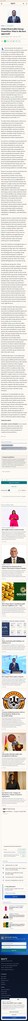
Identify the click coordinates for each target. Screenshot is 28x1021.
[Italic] (4, 480)
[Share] (16, 41)
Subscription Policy (5, 997)
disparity (3, 230)
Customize (14, 1014)
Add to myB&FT (10, 25)
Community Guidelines (6, 995)
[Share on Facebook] (11, 41)
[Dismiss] (25, 885)
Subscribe (14, 486)
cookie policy (12, 1008)
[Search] (26, 3)
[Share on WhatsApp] (5, 41)
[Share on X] (8, 41)
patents (13, 323)
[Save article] (19, 41)
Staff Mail (3, 984)
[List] (9, 480)
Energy (3, 25)
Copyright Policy (4, 999)
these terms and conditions (8, 465)
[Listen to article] (2, 41)
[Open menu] (2, 3)
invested (13, 179)
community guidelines (18, 463)
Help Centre (3, 978)
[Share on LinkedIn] (14, 41)
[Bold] (2, 480)
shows (17, 362)
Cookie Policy (4, 993)
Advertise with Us (4, 980)
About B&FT (3, 976)
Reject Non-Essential (14, 1011)
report (13, 97)
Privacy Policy (4, 991)
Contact (3, 982)
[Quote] (7, 480)
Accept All (14, 1017)
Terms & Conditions (5, 989)
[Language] (23, 3)
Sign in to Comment (14, 482)
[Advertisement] (14, 829)
